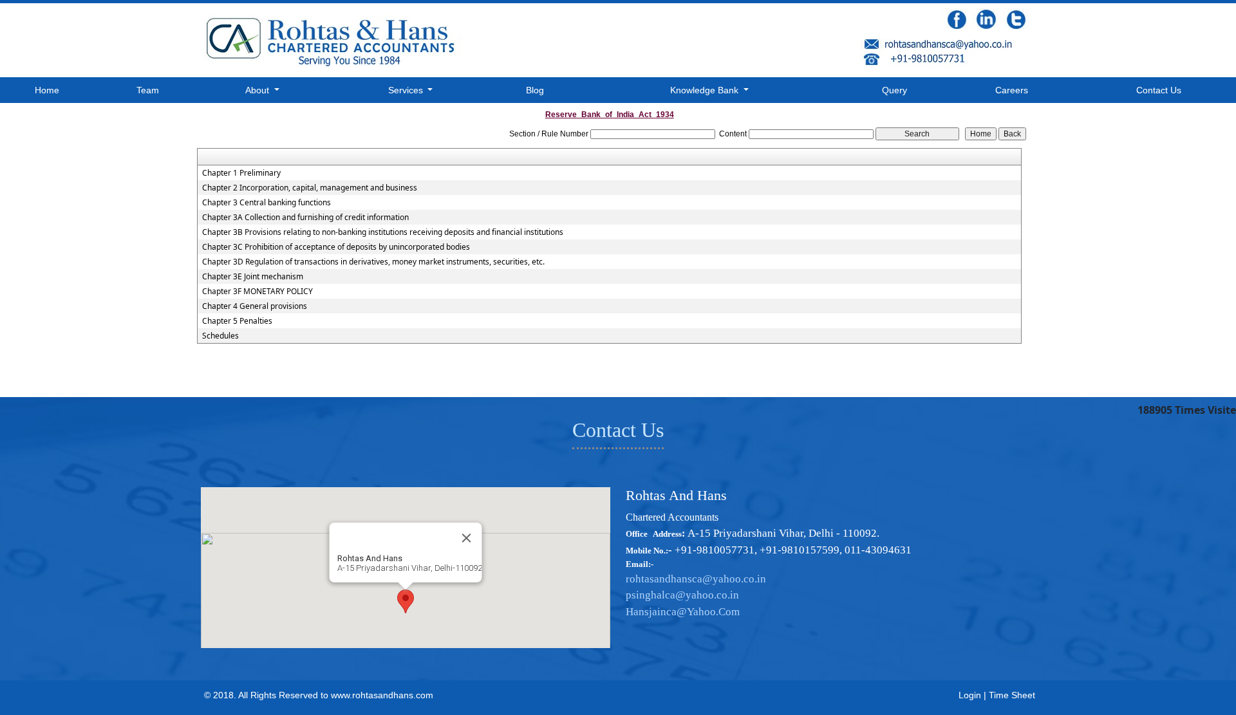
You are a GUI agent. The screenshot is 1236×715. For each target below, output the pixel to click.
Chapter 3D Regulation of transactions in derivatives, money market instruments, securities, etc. (373, 262)
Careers (1011, 90)
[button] (405, 601)
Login (970, 695)
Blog (535, 90)
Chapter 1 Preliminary (241, 173)
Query (894, 90)
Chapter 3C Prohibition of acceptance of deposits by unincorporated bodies (336, 247)
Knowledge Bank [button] (705, 90)
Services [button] (407, 90)
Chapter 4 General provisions (254, 306)
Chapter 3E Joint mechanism (252, 277)
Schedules (220, 336)
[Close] (466, 538)
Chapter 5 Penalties (237, 321)
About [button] (258, 90)
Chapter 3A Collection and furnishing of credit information (305, 217)
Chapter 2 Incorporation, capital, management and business (309, 188)
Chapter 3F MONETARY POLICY (257, 291)
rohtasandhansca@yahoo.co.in (696, 579)
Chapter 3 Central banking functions (266, 203)
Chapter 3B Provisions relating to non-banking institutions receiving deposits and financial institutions (382, 232)
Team (147, 90)
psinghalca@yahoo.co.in (682, 595)
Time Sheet (1012, 695)
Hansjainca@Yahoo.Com (683, 612)
